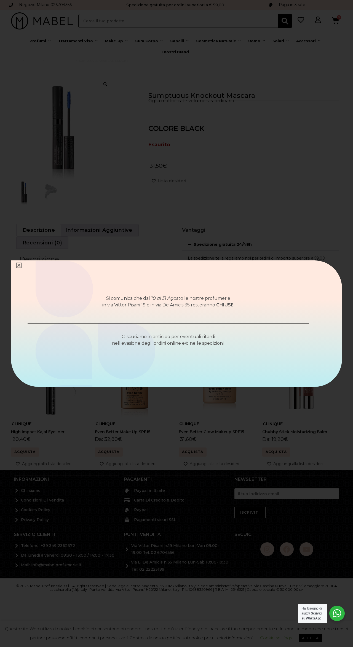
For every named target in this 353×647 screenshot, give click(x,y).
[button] (19, 265)
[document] (176, 323)
